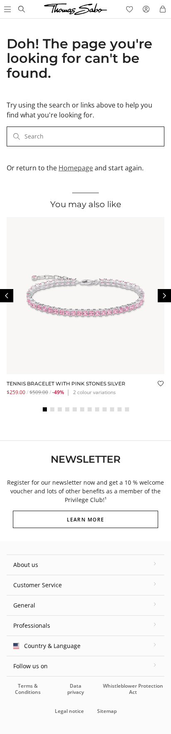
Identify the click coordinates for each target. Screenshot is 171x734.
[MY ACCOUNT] (146, 9)
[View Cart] (162, 9)
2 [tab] (52, 409)
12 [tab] (127, 409)
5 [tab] (75, 409)
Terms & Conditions (28, 688)
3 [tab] (60, 409)
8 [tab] (97, 409)
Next (164, 295)
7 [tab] (90, 409)
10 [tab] (112, 409)
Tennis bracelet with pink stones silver (66, 383)
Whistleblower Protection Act (133, 688)
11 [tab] (119, 409)
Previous (6, 295)
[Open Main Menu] (6, 9)
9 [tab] (105, 409)
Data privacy (75, 688)
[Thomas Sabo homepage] (21, 9)
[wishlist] (129, 9)
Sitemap (107, 711)
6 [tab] (82, 409)
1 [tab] (45, 409)
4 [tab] (67, 409)
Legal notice (69, 711)
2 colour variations (94, 392)
